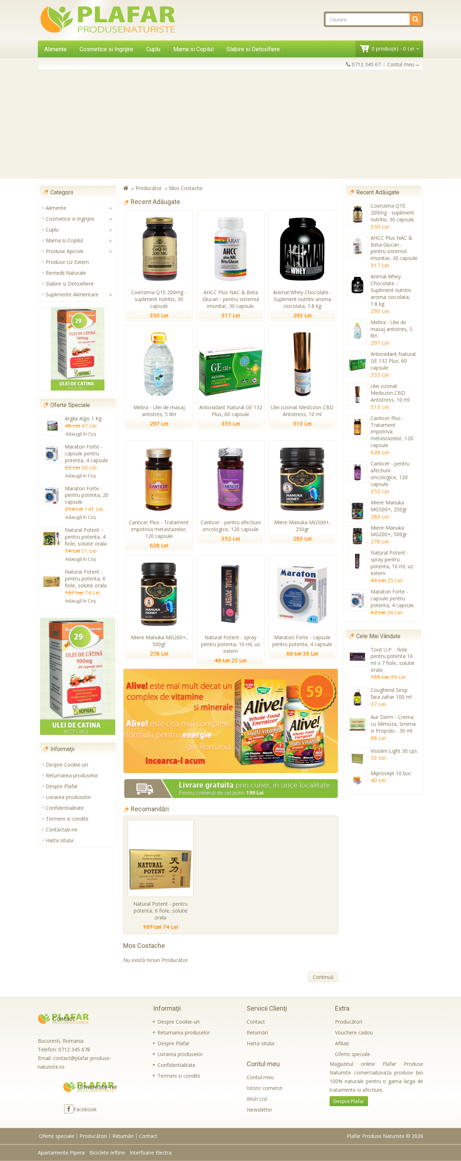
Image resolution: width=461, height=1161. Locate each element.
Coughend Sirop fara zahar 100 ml (391, 693)
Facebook (85, 1109)
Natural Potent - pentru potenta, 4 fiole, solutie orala (86, 536)
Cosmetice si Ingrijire (106, 49)
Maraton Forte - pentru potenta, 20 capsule (86, 495)
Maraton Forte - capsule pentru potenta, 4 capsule (86, 453)
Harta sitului (59, 840)
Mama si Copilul (193, 49)
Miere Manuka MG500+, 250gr (302, 526)
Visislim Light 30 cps (394, 750)
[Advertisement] (230, 124)
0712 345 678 (74, 1049)
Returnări (257, 1032)
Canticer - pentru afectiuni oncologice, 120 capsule (231, 526)
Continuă (323, 977)
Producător (148, 188)
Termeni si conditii (67, 818)
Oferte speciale (352, 1054)
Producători (348, 1021)
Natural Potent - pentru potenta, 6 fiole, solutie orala (86, 578)
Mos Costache (186, 188)
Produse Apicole (65, 251)
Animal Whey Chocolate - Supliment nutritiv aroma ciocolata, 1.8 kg (302, 299)
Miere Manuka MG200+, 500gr (159, 641)
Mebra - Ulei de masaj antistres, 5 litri (159, 411)
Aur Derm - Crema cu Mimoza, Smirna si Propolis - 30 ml (393, 724)
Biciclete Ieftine (107, 1152)
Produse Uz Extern (67, 262)
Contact (256, 1021)
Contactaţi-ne (61, 829)
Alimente (55, 49)
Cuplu (153, 49)
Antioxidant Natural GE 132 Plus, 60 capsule (230, 411)
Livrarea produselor (68, 797)
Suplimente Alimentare (72, 66)
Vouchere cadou (354, 1032)
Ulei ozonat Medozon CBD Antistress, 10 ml (302, 411)
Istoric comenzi (264, 1088)
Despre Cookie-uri (67, 764)
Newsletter (259, 1109)
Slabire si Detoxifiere (253, 49)
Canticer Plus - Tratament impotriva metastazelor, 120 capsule (159, 529)
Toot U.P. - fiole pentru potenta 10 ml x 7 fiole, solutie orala (393, 660)
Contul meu (260, 1077)
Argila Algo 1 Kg (83, 418)
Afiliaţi (342, 1043)
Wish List (257, 1098)
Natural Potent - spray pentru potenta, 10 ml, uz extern (230, 644)
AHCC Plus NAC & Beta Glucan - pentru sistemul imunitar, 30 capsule (230, 299)
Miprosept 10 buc (391, 773)
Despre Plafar (62, 786)
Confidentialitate (65, 807)
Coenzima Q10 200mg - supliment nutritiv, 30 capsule (159, 299)
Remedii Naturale (66, 272)
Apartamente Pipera (61, 1152)
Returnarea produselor (72, 775)
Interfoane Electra (150, 1152)
